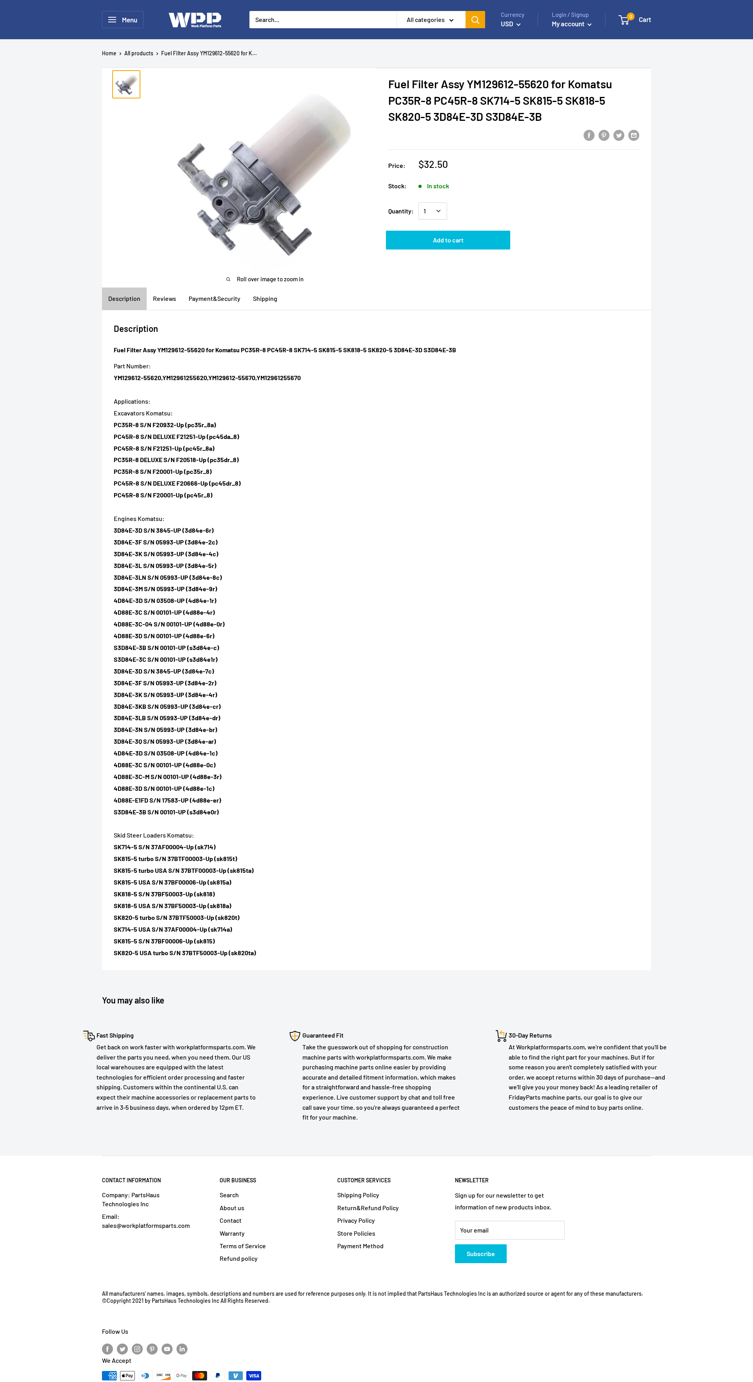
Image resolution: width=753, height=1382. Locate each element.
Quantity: (401, 211)
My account (569, 23)
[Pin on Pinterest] (603, 135)
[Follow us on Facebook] (107, 1348)
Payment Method (360, 1245)
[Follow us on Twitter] (122, 1348)
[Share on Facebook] (589, 135)
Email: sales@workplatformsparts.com (146, 1221)
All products (138, 53)
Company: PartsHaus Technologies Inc (131, 1199)
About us (232, 1207)
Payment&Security (214, 298)
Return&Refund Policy (368, 1207)
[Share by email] (633, 135)
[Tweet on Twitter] (618, 135)
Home (109, 53)
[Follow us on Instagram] (137, 1348)
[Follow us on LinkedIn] (181, 1348)
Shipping (265, 298)
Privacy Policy (356, 1220)
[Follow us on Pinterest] (152, 1348)
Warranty (232, 1233)
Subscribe (481, 1253)
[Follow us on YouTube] (167, 1348)
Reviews (164, 298)
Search (229, 1194)
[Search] (475, 19)
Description (124, 298)
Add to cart (448, 240)
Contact (231, 1220)
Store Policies (356, 1233)
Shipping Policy (358, 1194)
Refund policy (239, 1258)
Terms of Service (243, 1245)
